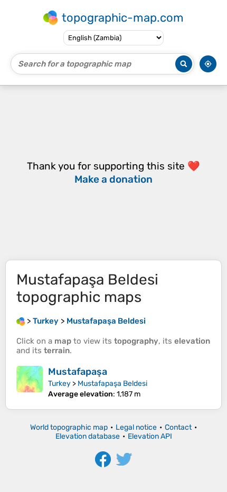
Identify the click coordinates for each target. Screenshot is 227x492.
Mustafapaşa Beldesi (112, 383)
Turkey (59, 383)
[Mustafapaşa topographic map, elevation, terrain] (29, 382)
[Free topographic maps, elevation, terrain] (20, 321)
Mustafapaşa (77, 371)
